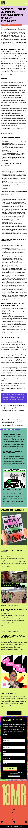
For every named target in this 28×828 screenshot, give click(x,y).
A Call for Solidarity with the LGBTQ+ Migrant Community (13, 637)
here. (14, 74)
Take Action (14, 816)
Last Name (5, 744)
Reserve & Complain (12, 434)
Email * (4, 751)
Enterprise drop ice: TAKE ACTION (12, 452)
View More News (14, 712)
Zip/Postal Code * (7, 758)
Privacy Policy (14, 819)
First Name (5, 738)
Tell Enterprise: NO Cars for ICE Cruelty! (13, 490)
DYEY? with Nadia (9, 693)
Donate (14, 812)
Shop (14, 809)
